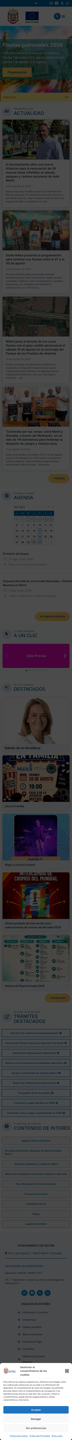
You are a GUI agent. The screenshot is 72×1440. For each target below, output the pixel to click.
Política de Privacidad (39, 1436)
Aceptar (36, 1409)
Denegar (36, 1419)
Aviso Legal (57, 1436)
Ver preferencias (36, 1428)
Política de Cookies (19, 1436)
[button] (67, 1371)
